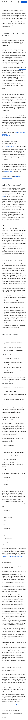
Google (3, 710)
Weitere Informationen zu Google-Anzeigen (11, 704)
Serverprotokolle (22, 69)
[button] (2, 2)
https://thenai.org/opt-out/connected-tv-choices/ (12, 556)
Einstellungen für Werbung (10, 146)
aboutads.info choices (9, 171)
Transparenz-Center (17, 713)
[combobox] (8, 717)
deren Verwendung (6, 135)
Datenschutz (16, 710)
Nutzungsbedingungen (7, 713)
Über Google (9, 710)
